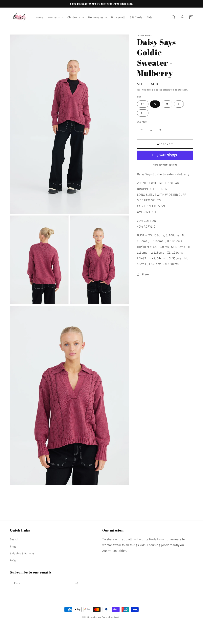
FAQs (13, 560)
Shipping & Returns (22, 553)
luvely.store (96, 617)
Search (14, 539)
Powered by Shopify (111, 617)
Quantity (142, 122)
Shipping (157, 89)
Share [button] (145, 274)
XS (142, 104)
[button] (55, 17)
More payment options (165, 164)
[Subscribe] (76, 583)
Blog (13, 546)
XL (142, 113)
